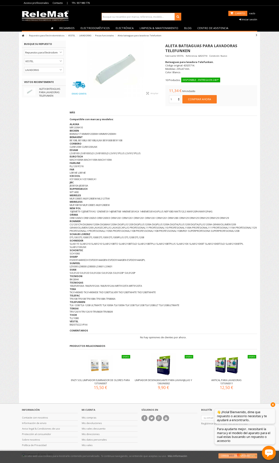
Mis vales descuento (94, 428)
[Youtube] (166, 418)
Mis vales (87, 445)
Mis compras (89, 417)
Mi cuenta (88, 409)
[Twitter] (152, 418)
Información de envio (34, 423)
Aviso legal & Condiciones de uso (41, 428)
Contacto (58, 3)
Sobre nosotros (31, 439)
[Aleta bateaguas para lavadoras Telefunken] (116, 69)
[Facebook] (144, 418)
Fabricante (170, 55)
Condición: (214, 55)
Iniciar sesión (249, 19)
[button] (66, 28)
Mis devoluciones (92, 423)
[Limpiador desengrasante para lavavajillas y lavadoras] (163, 365)
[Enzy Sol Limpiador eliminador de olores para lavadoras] (100, 365)
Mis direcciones (91, 434)
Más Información (177, 456)
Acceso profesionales (36, 3)
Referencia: (192, 55)
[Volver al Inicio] (23, 35)
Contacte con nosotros (35, 417)
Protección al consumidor (36, 434)
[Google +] (159, 418)
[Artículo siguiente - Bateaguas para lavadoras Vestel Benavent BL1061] (256, 35)
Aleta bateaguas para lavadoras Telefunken (49, 92)
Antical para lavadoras (226, 380)
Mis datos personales (94, 439)
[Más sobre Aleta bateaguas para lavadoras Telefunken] (30, 91)
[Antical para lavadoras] (226, 365)
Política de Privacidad (34, 445)
